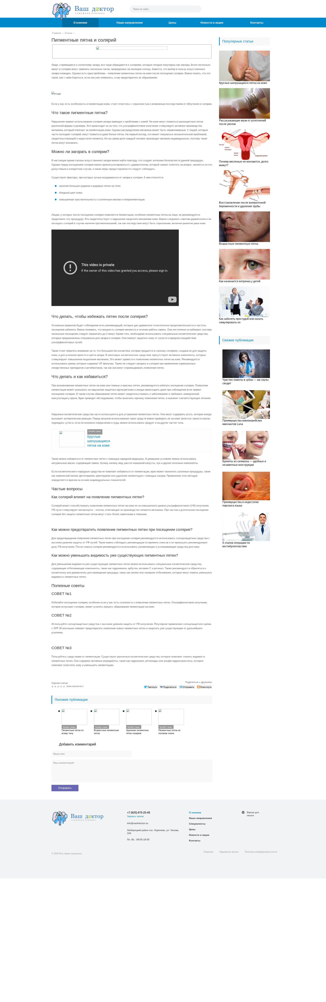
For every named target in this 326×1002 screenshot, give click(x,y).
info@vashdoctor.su (137, 823)
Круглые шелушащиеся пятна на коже (98, 441)
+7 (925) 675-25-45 (138, 812)
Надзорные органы (229, 852)
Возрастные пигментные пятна (106, 732)
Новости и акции (212, 22)
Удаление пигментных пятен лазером (137, 732)
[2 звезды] (55, 686)
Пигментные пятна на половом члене (169, 732)
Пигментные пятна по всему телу (73, 732)
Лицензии (208, 852)
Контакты (256, 22)
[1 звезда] (52, 686)
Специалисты (197, 823)
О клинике (80, 22)
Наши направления (129, 22)
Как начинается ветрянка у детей (239, 281)
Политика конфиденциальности (261, 852)
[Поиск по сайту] (197, 9)
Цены (172, 22)
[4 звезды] (61, 686)
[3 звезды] (58, 686)
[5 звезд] (64, 686)
